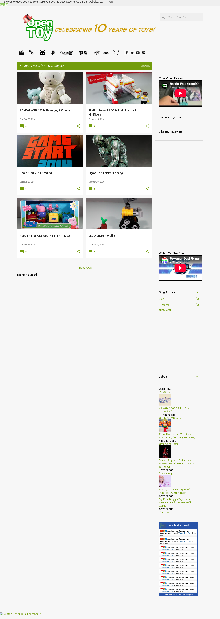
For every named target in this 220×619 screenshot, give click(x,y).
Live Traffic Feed (178, 525)
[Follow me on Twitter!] (132, 54)
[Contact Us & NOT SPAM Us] (143, 54)
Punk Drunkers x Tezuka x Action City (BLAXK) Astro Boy (177, 436)
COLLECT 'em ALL (170, 417)
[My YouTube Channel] (137, 54)
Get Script (168, 595)
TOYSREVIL (166, 392)
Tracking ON (188, 595)
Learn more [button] (106, 1)
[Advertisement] (44, 288)
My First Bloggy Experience (175, 499)
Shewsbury (165, 473)
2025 (162, 298)
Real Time (177, 595)
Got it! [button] (4, 4)
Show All (165, 512)
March (166, 304)
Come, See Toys (168, 443)
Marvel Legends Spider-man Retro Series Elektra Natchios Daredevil (176, 463)
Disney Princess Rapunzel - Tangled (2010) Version (175, 491)
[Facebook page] (126, 54)
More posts (86, 268)
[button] (78, 126)
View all (145, 66)
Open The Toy (185, 533)
